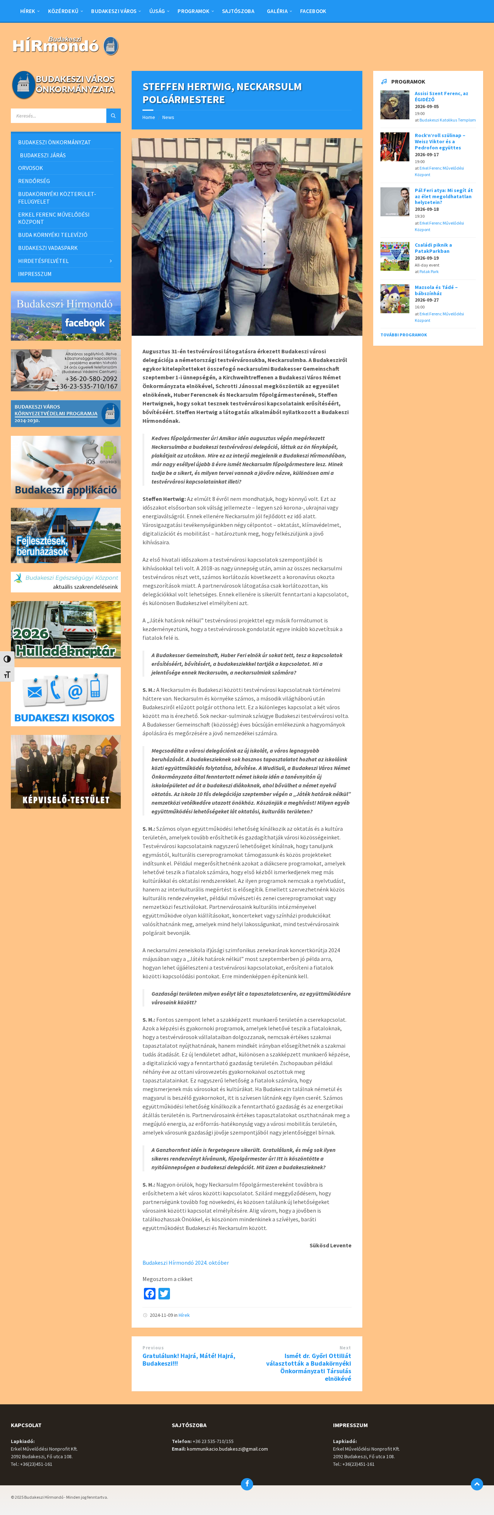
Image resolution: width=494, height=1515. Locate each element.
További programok (403, 334)
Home (148, 117)
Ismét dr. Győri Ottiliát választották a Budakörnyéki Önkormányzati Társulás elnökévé (308, 1367)
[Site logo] (65, 56)
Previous (153, 1348)
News (168, 117)
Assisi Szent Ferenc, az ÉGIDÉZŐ (441, 96)
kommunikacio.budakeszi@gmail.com (227, 1449)
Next (345, 1348)
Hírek (184, 1315)
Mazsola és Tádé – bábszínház (436, 290)
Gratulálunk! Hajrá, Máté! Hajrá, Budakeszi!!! (188, 1359)
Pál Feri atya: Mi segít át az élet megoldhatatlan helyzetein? (444, 196)
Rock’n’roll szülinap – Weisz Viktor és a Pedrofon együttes (440, 141)
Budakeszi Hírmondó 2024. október (185, 1262)
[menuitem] (27, 11)
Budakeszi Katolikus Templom (448, 120)
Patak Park (429, 271)
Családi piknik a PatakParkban (433, 248)
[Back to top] (477, 1484)
